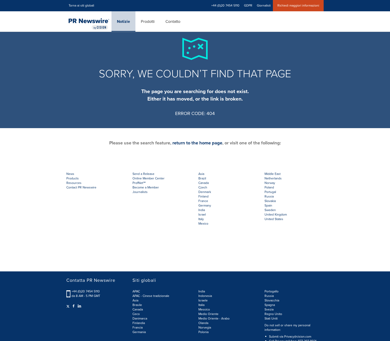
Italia (201, 305)
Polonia (203, 332)
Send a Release (143, 174)
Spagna (270, 305)
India (201, 291)
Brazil (202, 178)
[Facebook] (74, 306)
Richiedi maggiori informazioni (298, 5)
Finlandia (138, 323)
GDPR (248, 5)
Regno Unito (273, 314)
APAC (136, 291)
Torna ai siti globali (81, 5)
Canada (203, 183)
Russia (269, 296)
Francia (137, 327)
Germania (139, 332)
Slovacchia (272, 300)
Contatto (172, 21)
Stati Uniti (271, 318)
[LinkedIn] (79, 306)
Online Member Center (148, 178)
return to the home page (197, 142)
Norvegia (204, 327)
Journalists (140, 192)
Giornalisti (264, 5)
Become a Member (145, 187)
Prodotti (148, 21)
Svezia (269, 309)
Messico (204, 309)
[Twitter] (68, 306)
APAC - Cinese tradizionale (150, 296)
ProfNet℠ (139, 183)
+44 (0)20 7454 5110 (86, 291)
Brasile (137, 305)
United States (274, 219)
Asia (201, 174)
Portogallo (272, 291)
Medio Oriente (208, 314)
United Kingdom (276, 214)
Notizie (123, 21)
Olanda (203, 323)
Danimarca (139, 318)
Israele (203, 300)
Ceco (136, 314)
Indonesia (205, 296)
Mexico (203, 223)
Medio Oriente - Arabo (214, 318)
